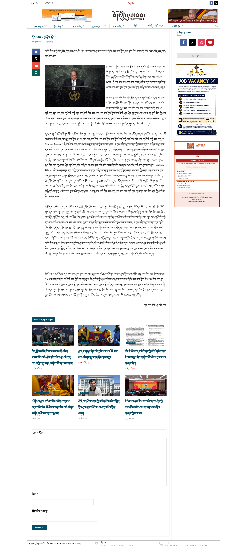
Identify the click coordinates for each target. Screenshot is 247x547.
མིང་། (35, 494)
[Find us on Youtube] (210, 42)
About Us (49, 3)
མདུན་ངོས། (35, 3)
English (131, 3)
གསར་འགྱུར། (38, 27)
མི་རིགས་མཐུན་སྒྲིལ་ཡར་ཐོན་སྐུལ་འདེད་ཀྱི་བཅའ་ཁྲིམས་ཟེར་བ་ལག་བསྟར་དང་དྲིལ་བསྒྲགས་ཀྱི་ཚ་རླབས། (144, 407)
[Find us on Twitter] (216, 3)
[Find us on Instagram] (201, 42)
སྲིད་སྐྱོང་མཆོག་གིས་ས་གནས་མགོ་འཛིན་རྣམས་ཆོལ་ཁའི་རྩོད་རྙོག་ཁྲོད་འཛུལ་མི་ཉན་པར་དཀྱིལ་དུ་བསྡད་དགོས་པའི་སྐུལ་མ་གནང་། (52, 357)
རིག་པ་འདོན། (38, 433)
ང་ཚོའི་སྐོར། (176, 27)
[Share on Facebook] (36, 52)
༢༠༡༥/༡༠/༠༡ (49, 42)
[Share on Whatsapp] (36, 72)
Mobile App (38, 343)
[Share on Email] (36, 65)
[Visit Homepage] (129, 16)
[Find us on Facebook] (211, 3)
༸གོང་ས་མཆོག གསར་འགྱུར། (41, 393)
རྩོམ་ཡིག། (57, 27)
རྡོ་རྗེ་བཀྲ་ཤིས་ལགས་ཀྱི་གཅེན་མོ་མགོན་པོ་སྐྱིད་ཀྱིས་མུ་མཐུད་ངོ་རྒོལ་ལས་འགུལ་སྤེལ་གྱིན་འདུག (99, 407)
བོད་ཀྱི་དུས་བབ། (36, 42)
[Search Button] (216, 26)
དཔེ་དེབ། (136, 26)
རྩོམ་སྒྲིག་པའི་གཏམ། (156, 26)
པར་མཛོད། (117, 27)
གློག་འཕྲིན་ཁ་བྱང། (40, 511)
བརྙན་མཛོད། (77, 27)
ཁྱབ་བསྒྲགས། (97, 27)
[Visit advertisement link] (67, 16)
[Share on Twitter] (36, 58)
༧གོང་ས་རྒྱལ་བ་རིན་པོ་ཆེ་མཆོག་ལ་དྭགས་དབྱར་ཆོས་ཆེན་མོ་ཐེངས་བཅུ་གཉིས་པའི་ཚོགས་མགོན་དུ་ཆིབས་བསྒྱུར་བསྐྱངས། (53, 407)
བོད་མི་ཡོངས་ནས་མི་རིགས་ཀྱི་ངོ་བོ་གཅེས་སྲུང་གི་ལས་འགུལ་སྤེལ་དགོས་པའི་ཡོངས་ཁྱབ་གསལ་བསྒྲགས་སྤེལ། (146, 357)
